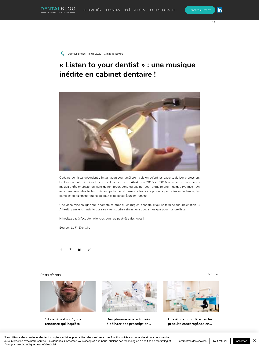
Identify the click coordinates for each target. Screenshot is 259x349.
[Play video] (129, 131)
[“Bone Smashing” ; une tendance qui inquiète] (68, 296)
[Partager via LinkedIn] (80, 249)
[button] (135, 10)
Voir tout (213, 274)
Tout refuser (220, 341)
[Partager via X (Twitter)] (70, 249)
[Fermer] (254, 341)
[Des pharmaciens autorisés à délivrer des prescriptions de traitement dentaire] (129, 296)
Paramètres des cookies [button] (191, 341)
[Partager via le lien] (89, 249)
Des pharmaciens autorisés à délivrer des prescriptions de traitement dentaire (128, 321)
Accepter (241, 341)
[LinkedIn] (219, 10)
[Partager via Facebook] (61, 249)
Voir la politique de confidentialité (36, 344)
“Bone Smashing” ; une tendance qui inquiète (63, 321)
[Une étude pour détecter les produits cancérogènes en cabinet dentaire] (191, 296)
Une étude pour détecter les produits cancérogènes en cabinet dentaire (190, 321)
